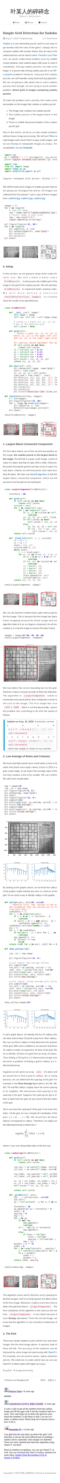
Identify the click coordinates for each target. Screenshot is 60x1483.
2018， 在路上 (47, 1380)
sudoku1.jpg (26, 198)
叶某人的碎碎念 (30, 11)
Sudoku (6, 43)
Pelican (39, 1473)
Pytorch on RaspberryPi (17, 1380)
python (8, 1370)
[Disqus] (30, 1422)
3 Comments (51, 38)
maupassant (50, 1473)
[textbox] (55, 1095)
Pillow (52, 136)
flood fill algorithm (38, 474)
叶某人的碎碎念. (27, 1473)
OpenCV (52, 1352)
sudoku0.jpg (14, 198)
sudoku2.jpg (39, 198)
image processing (24, 1370)
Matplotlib (27, 147)
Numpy (15, 144)
